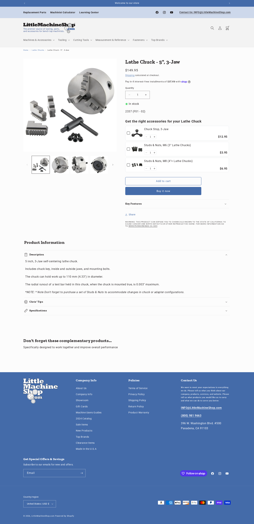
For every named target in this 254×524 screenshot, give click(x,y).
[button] (38, 40)
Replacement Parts (34, 12)
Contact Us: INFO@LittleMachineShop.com (205, 12)
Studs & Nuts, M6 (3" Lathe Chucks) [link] (167, 145)
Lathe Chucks (38, 50)
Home (25, 50)
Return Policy (136, 406)
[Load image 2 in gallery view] (60, 165)
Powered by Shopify (64, 516)
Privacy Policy (136, 394)
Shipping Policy (137, 400)
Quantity (129, 88)
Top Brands (82, 436)
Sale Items (82, 424)
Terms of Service (138, 388)
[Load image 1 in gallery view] (41, 165)
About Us (81, 388)
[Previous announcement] (24, 3)
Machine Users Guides (89, 412)
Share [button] (132, 214)
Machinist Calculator (62, 12)
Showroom (82, 400)
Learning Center (89, 12)
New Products (84, 430)
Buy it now (163, 191)
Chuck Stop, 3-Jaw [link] (156, 129)
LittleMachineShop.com (43, 516)
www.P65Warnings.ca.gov (143, 226)
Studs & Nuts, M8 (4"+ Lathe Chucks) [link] (168, 161)
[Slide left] (27, 165)
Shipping (130, 75)
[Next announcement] (229, 3)
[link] (137, 133)
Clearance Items (85, 442)
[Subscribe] (81, 473)
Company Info (84, 394)
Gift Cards (82, 406)
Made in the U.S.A (86, 448)
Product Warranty (138, 412)
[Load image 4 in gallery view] (99, 165)
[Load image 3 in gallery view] (79, 165)
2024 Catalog (84, 418)
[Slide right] (113, 165)
